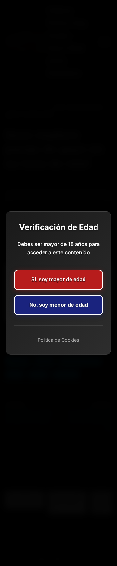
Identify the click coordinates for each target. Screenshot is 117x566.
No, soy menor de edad (58, 305)
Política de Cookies (58, 340)
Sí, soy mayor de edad (58, 279)
